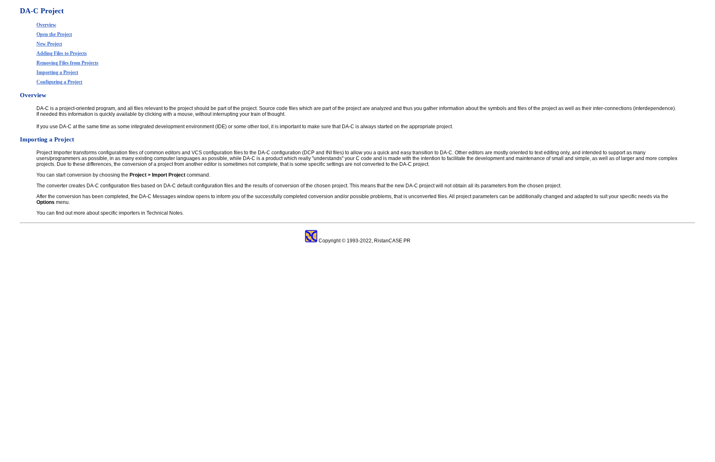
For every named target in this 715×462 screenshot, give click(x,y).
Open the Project (54, 34)
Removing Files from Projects (67, 63)
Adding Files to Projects (61, 53)
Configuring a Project (59, 82)
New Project (49, 44)
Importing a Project (57, 72)
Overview (46, 25)
